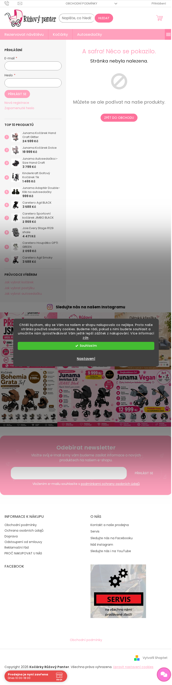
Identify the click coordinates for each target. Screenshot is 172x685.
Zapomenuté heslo (19, 108)
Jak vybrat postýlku (19, 288)
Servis (94, 531)
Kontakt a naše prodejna (109, 525)
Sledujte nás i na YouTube (110, 551)
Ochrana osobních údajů (23, 530)
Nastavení (86, 358)
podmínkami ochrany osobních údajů (110, 484)
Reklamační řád (16, 547)
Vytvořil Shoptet (155, 658)
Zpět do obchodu (119, 117)
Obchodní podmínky (81, 3)
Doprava (11, 536)
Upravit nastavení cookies (133, 667)
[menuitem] (24, 34)
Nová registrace (16, 103)
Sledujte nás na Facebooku (111, 538)
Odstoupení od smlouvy (23, 542)
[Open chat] (164, 674)
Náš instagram (101, 545)
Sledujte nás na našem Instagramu (90, 307)
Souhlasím (88, 346)
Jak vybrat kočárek (19, 282)
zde (86, 338)
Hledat (104, 18)
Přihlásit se (17, 94)
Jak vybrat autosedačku (23, 293)
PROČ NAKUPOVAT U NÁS (23, 553)
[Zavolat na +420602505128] (11, 3)
